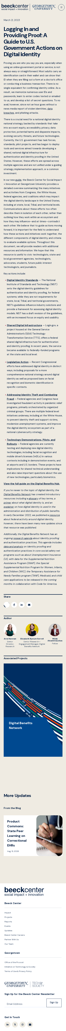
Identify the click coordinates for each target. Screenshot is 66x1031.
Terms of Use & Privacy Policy (18, 971)
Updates (8, 930)
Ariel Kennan (10, 635)
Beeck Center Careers (14, 935)
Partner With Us (11, 939)
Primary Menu (61, 7)
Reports (8, 921)
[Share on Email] (29, 605)
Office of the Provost (14, 962)
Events (7, 926)
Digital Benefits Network (33, 710)
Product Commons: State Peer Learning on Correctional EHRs (33, 835)
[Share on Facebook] (14, 605)
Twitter (15, 1024)
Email (30, 1024)
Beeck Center (28, 7)
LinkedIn (7, 1024)
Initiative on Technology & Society (19, 967)
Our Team (8, 944)
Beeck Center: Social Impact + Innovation (24, 892)
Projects (8, 917)
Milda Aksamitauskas (55, 634)
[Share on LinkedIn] (22, 605)
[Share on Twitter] (7, 605)
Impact (7, 912)
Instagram (22, 1024)
